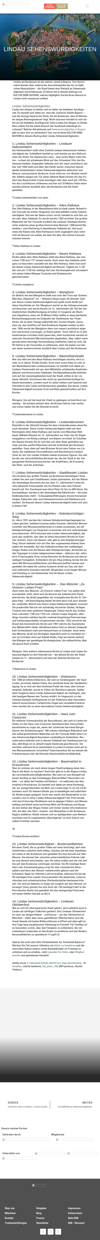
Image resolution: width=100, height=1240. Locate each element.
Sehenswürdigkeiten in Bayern (68, 129)
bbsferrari (54, 963)
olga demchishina (71, 963)
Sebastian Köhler (38, 963)
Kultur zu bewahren (64, 945)
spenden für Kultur (58, 952)
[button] (87, 6)
